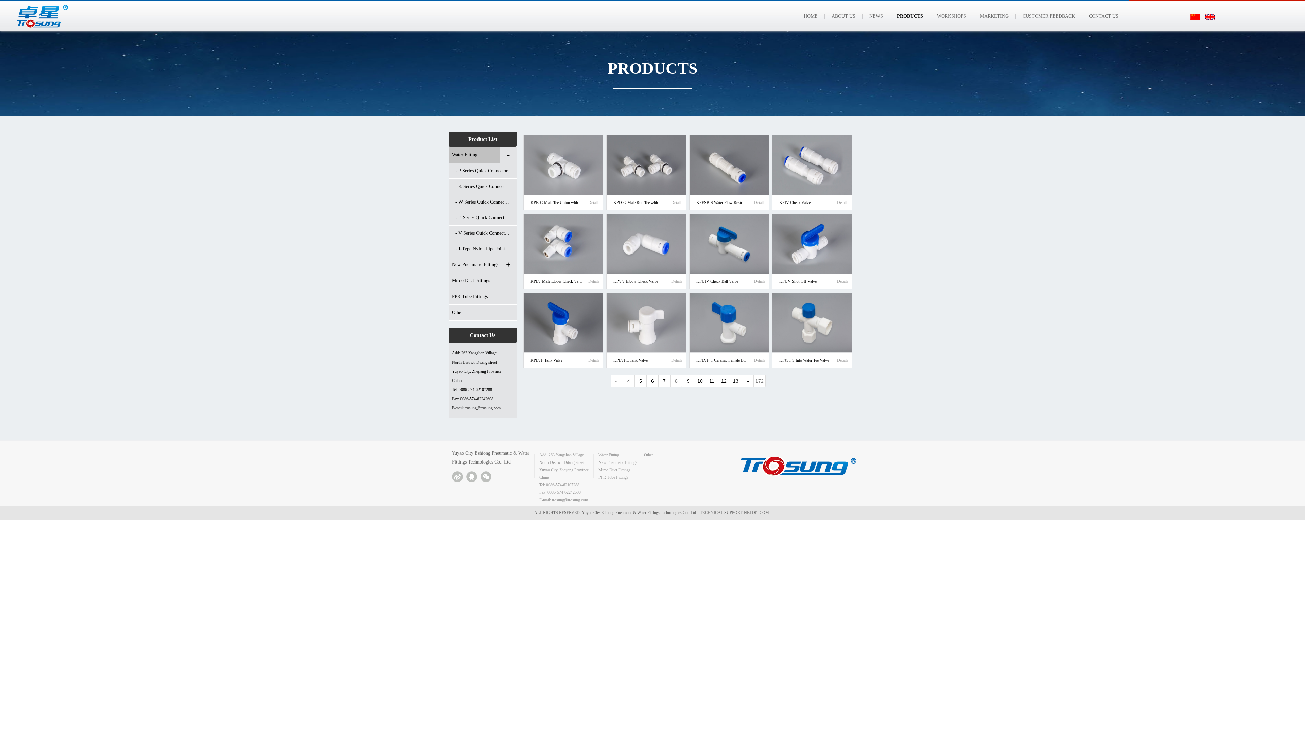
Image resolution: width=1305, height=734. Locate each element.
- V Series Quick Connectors (482, 233)
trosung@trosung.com (483, 408)
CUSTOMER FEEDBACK (1049, 16)
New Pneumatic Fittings (475, 264)
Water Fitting (464, 154)
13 (735, 381)
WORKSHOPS (951, 16)
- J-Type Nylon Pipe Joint (480, 248)
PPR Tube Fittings (470, 296)
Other (457, 312)
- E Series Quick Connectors (482, 217)
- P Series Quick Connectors (482, 170)
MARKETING (994, 16)
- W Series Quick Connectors (483, 202)
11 (711, 381)
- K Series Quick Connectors (482, 186)
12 (724, 381)
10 (700, 381)
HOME (811, 16)
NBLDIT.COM (757, 512)
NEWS (876, 16)
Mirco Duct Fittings (471, 280)
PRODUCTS (910, 16)
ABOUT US (843, 16)
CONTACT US (1103, 16)
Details (593, 202)
